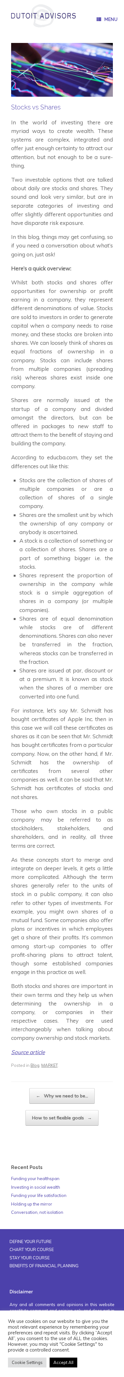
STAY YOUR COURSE (30, 1257)
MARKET (49, 1065)
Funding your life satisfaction (38, 1195)
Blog (35, 1065)
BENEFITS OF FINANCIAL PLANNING (44, 1265)
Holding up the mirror (31, 1204)
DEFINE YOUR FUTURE (31, 1241)
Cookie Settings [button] (27, 1362)
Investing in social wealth (35, 1187)
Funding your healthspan (35, 1178)
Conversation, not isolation (37, 1212)
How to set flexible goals (62, 1118)
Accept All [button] (63, 1362)
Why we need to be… (62, 1096)
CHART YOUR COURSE (32, 1249)
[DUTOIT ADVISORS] (43, 16)
